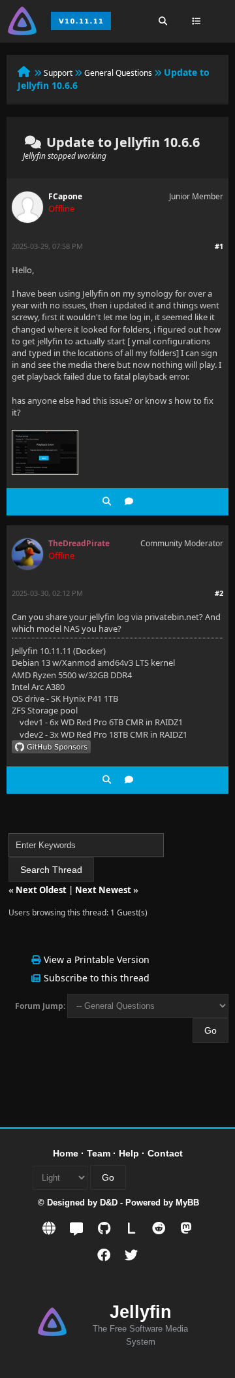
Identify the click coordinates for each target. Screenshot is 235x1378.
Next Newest (103, 890)
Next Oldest (41, 890)
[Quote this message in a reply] (129, 501)
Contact (165, 1153)
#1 (219, 246)
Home (65, 1153)
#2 (219, 593)
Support (58, 72)
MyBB (187, 1202)
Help (129, 1153)
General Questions (118, 72)
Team (98, 1153)
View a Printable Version (96, 959)
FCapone (65, 196)
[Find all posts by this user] (107, 501)
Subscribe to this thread (96, 978)
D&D (109, 1202)
